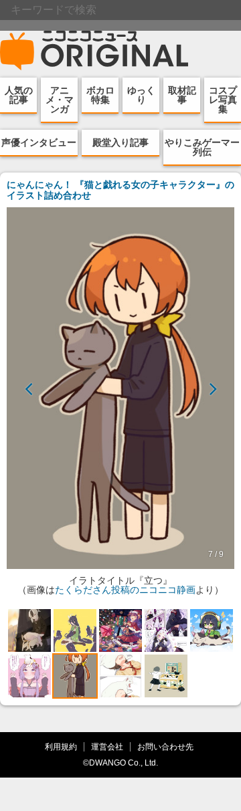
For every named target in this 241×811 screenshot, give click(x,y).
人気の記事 (19, 95)
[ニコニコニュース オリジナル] (94, 51)
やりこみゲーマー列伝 (202, 147)
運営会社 (107, 746)
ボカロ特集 (100, 95)
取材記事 (182, 95)
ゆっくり (141, 95)
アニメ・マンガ (60, 99)
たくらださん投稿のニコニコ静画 (125, 589)
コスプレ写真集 (223, 99)
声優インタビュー (38, 142)
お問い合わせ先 (165, 746)
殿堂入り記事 (120, 142)
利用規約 (61, 746)
